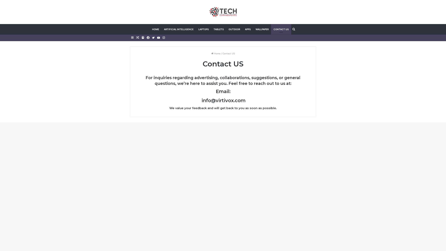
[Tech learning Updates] (223, 12)
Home (155, 29)
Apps (248, 29)
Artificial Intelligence (179, 29)
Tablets (219, 29)
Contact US (281, 29)
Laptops (203, 29)
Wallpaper (262, 29)
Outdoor (234, 29)
